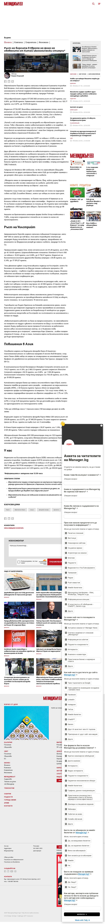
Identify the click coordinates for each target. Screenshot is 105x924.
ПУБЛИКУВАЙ (55, 562)
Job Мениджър (9, 784)
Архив (6, 803)
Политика (7, 744)
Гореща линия (10, 800)
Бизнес (7, 38)
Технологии (9, 788)
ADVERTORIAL (76, 43)
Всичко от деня (11, 704)
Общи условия (8, 857)
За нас (6, 846)
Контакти (8, 806)
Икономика (8, 772)
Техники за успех (10, 781)
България (8, 742)
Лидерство (8, 779)
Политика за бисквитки (12, 862)
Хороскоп (60, 758)
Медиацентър (8, 850)
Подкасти (8, 797)
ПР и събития (61, 747)
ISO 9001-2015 (37, 848)
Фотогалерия (61, 753)
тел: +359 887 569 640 (11, 881)
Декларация (37, 850)
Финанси (7, 765)
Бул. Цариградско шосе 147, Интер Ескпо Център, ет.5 (22, 879)
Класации (60, 756)
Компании (7, 767)
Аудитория (7, 848)
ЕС (5, 758)
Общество (8, 747)
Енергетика (8, 770)
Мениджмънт (9, 776)
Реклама (59, 744)
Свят (6, 751)
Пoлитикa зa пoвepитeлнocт (13, 859)
